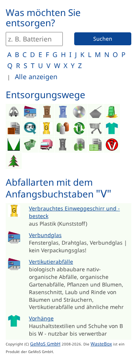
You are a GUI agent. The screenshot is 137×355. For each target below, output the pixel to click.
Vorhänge (41, 318)
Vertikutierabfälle (51, 261)
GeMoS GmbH (45, 344)
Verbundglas (45, 235)
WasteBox (101, 344)
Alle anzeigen (36, 76)
